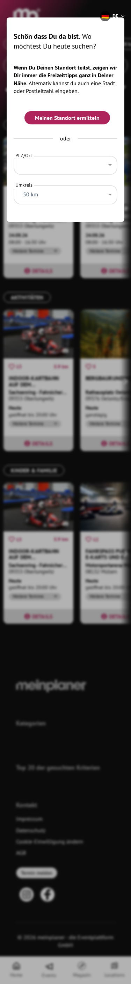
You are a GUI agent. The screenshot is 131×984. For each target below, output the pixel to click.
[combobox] (66, 163)
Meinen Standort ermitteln (67, 117)
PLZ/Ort (23, 155)
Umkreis (23, 185)
